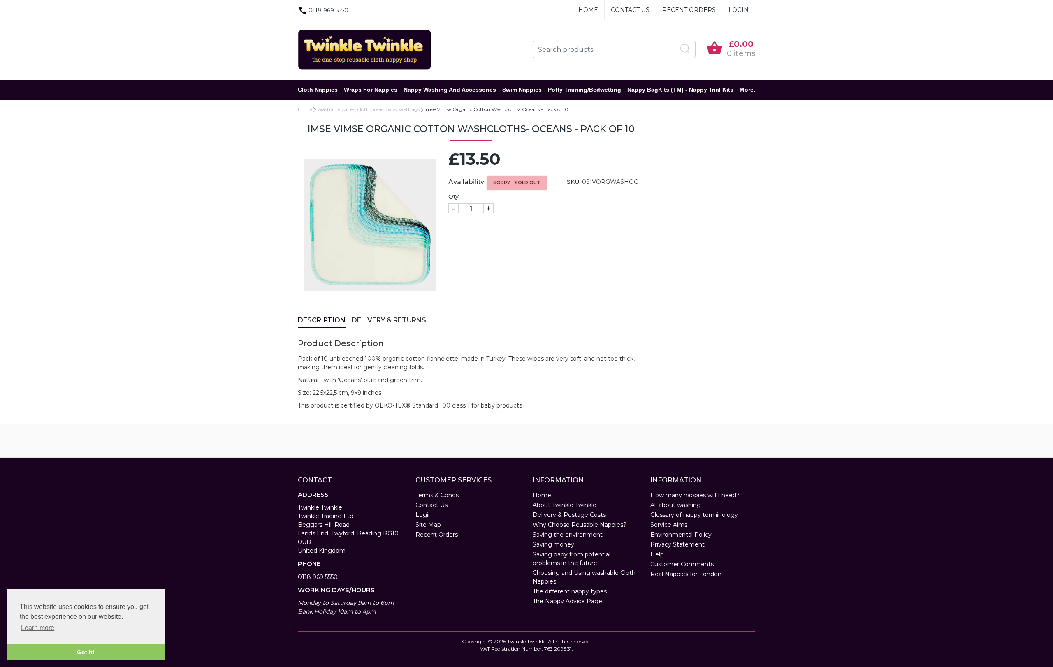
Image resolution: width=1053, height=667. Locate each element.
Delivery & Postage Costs (569, 515)
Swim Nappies (522, 89)
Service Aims (668, 524)
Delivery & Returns (389, 320)
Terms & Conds (437, 495)
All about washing (675, 505)
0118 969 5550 (318, 577)
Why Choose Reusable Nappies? (579, 524)
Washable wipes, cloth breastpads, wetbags (368, 109)
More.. (748, 89)
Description (322, 320)
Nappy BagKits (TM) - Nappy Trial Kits (680, 89)
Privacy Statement (677, 544)
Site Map (428, 524)
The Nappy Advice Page (567, 601)
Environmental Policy (681, 534)
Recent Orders (689, 10)
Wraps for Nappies (370, 89)
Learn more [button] (37, 627)
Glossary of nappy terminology (694, 515)
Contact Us (630, 10)
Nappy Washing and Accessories (450, 89)
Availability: (466, 182)
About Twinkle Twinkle (564, 505)
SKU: (573, 181)
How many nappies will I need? (695, 495)
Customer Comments (682, 564)
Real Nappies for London (685, 574)
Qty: (454, 196)
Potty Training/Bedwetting (584, 89)
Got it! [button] (86, 652)
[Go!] (685, 49)
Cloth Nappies (318, 89)
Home (588, 10)
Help (657, 554)
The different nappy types (570, 591)
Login (738, 10)
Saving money (553, 544)
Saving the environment (568, 534)
